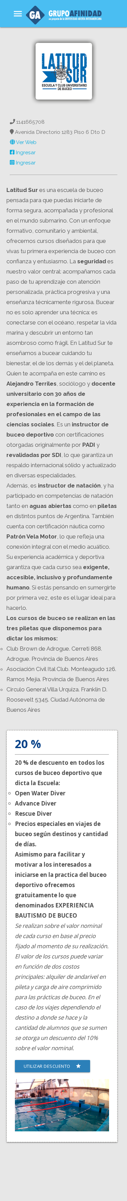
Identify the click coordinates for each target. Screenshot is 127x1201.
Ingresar (25, 152)
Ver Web (26, 142)
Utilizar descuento (52, 1066)
